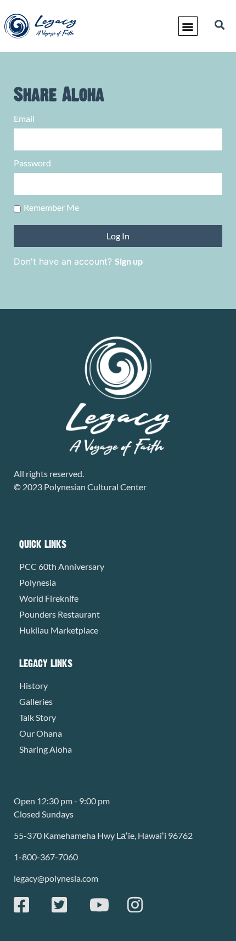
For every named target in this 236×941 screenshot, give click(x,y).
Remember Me (51, 207)
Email (24, 119)
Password (32, 163)
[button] (188, 26)
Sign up (129, 261)
